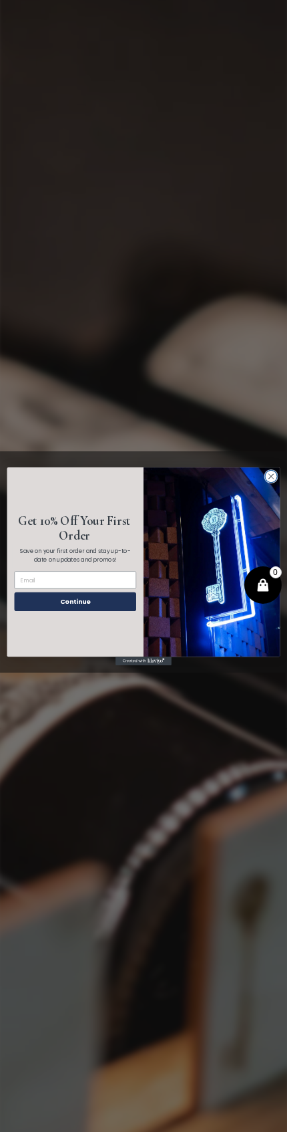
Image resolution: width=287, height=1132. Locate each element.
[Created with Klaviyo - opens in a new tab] (143, 661)
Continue (75, 601)
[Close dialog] (271, 476)
